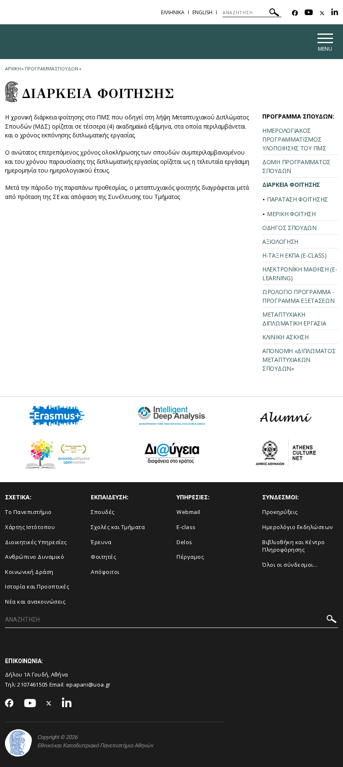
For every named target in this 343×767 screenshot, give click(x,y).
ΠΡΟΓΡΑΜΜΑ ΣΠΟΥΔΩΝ (51, 68)
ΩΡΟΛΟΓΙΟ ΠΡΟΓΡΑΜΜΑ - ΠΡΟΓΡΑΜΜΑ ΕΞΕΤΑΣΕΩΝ (298, 296)
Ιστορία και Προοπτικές (37, 586)
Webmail (188, 512)
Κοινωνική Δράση (29, 572)
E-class (186, 527)
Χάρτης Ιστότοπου (30, 527)
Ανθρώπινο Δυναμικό (34, 556)
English (202, 12)
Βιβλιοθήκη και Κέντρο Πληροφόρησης (293, 546)
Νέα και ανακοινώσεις (35, 601)
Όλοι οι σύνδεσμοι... (289, 564)
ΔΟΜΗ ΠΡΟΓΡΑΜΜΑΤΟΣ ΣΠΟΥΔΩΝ (296, 166)
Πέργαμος (190, 556)
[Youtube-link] (309, 13)
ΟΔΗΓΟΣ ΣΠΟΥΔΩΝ (289, 228)
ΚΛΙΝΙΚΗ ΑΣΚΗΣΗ (285, 337)
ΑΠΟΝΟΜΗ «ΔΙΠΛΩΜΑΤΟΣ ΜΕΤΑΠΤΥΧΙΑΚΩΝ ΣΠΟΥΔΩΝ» (298, 359)
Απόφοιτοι (105, 572)
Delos (184, 542)
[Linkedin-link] (334, 13)
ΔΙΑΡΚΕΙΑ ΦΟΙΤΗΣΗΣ (291, 185)
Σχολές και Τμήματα (118, 527)
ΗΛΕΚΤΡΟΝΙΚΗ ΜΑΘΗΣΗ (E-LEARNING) (299, 273)
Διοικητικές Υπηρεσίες (36, 542)
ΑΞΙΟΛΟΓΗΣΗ (280, 241)
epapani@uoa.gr (88, 684)
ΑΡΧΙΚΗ (12, 68)
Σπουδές (103, 512)
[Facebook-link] (295, 13)
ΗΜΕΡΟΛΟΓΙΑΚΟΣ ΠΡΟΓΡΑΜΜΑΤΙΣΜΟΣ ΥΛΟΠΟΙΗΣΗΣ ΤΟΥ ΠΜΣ (294, 139)
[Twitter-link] (322, 13)
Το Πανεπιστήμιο (28, 512)
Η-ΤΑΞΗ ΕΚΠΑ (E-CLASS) (294, 255)
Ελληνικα (172, 12)
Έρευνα (101, 542)
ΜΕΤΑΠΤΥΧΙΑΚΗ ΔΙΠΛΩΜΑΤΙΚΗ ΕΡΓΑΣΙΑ (294, 318)
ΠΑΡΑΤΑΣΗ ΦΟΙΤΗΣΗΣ (297, 199)
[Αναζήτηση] (274, 13)
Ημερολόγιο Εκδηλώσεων (297, 527)
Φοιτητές (103, 556)
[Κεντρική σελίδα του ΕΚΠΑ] (18, 743)
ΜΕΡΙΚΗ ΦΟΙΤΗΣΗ (291, 214)
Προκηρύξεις (280, 512)
